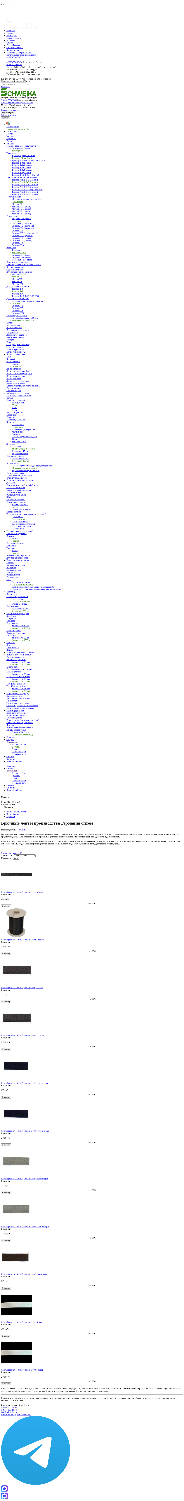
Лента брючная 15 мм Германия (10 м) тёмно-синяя (24, 1083)
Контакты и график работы (19, 52)
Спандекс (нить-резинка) (17, 344)
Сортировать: (7, 855)
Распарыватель (13, 575)
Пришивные (17, 427)
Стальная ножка (19, 604)
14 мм (14, 439)
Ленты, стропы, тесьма (16, 812)
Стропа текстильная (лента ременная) (23, 386)
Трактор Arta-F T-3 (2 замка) (25, 182)
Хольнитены (12, 463)
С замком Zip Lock (20, 732)
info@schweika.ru (25, 103)
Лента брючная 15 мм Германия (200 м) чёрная (22, 940)
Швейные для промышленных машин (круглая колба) (36, 589)
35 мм (14, 405)
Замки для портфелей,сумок (19, 475)
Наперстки (11, 567)
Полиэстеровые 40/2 (15, 349)
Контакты (5, 86)
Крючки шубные (14, 718)
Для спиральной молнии (17, 298)
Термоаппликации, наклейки (19, 722)
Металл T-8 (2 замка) (21, 214)
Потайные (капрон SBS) (23, 223)
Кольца (9, 398)
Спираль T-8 (17, 243)
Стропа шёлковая (14, 388)
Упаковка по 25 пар (21, 662)
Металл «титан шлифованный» (26, 199)
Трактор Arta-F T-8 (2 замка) (25, 194)
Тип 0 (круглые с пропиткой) (19, 669)
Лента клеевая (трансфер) (18, 371)
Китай (15, 507)
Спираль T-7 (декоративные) (25, 233)
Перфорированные (15, 543)
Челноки (10, 725)
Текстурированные (15, 347)
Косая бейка (12, 359)
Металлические (13, 197)
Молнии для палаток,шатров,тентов (23, 146)
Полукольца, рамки (15, 456)
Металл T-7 (17, 279)
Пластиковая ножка (21, 601)
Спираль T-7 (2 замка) (22, 240)
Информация (12, 771)
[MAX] (4, 1491)
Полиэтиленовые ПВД (22, 735)
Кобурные (16, 434)
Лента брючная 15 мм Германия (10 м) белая (21, 1322)
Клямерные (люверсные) (23, 429)
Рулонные (11, 247)
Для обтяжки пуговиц (22, 526)
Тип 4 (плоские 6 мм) (16, 684)
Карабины (11, 415)
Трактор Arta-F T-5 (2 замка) (25, 187)
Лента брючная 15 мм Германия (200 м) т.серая (22, 1035)
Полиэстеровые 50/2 (15, 352)
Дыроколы (11, 483)
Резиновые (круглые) (16, 659)
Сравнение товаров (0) (11, 853)
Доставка (10, 40)
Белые (15, 538)
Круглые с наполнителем (18, 676)
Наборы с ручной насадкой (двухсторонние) (32, 466)
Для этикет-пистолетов (22, 584)
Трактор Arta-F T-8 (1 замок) (25, 192)
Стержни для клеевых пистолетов (22, 705)
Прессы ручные (13, 512)
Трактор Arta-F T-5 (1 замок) (25, 184)
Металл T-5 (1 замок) (21, 206)
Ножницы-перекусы (21, 509)
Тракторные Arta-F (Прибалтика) (21, 177)
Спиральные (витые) (21, 148)
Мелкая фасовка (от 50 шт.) (24, 468)
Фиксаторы (11, 635)
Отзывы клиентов (14, 47)
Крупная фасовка (20, 453)
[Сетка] (5, 851)
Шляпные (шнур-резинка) (18, 555)
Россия (15, 364)
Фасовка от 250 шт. (20, 611)
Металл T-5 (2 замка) (21, 209)
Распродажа (11, 35)
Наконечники (12, 623)
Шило (9, 497)
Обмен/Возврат (13, 45)
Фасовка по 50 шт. (20, 609)
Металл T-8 (17, 281)
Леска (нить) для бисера (17, 335)
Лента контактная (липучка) (19, 373)
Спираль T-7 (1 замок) (22, 238)
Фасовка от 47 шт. (20, 451)
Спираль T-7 (17, 308)
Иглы (8, 579)
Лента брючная (13, 361)
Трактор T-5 (17, 291)
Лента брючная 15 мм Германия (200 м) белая (22, 1370)
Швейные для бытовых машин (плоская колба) (33, 587)
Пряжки (10, 417)
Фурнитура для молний (17, 262)
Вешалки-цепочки (14, 412)
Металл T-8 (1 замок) (21, 211)
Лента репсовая (13, 378)
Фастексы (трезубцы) (16, 633)
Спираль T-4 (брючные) (23, 228)
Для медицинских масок (17, 558)
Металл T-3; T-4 (19, 274)
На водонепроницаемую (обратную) (28, 301)
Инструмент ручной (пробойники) (22, 485)
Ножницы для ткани (15, 502)
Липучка (10, 645)
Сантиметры (12, 577)
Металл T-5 (17, 277)
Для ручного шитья (21, 582)
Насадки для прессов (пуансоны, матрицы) (26, 514)
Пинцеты (10, 572)
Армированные (13, 325)
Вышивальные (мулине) (17, 330)
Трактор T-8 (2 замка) (21, 172)
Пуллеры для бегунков (16, 315)
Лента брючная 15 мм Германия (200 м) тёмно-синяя (25, 1131)
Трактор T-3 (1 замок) (22, 163)
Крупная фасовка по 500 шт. (25, 318)
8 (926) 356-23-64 (14, 57)
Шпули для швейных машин (19, 727)
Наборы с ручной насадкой (24, 436)
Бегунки (10, 134)
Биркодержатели (14, 696)
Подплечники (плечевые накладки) (22, 720)
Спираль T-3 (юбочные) (23, 226)
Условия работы (13, 38)
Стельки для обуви (15, 657)
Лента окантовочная (15, 376)
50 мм (14, 410)
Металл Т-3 (17, 204)
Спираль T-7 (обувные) (22, 235)
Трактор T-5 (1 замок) (22, 165)
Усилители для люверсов (23, 449)
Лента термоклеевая (15, 383)
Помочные (11, 546)
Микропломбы (13, 701)
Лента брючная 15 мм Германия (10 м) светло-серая (24, 1179)
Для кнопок (17, 516)
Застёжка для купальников (18, 395)
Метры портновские (15, 565)
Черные (15, 541)
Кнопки (10, 422)
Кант (8, 357)
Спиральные (12, 216)
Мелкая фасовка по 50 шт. (24, 320)
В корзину (6, 906)
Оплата (9, 43)
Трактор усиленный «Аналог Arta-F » (29, 160)
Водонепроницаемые (21, 218)
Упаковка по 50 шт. (20, 625)
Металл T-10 (17, 284)
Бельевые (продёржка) (16, 533)
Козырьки (10, 621)
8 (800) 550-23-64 (14, 62)
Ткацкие (10, 548)
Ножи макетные (13, 492)
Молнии (10, 136)
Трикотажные (12, 647)
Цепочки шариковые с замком (20, 708)
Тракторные (17, 151)
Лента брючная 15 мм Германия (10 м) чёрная (22, 892)
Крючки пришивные (15, 715)
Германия (16, 366)
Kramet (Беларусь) (20, 504)
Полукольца (12, 618)
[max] (4, 1498)
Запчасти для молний (16, 420)
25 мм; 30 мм (18, 403)
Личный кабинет (14, 64)
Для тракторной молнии (17, 286)
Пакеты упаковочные (16, 730)
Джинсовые (17, 201)
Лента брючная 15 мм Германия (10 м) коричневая (24, 1274)
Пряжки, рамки (13, 630)
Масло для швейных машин (19, 490)
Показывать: (7, 858)
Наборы (10, 340)
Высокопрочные (14, 327)
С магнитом (12, 667)
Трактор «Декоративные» (23, 155)
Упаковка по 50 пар (21, 664)
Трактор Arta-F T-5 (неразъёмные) (27, 189)
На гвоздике (17, 599)
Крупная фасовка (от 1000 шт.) (26, 470)
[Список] (2, 851)
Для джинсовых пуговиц (23, 524)
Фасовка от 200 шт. (20, 461)
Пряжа (9, 342)
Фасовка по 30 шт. (20, 458)
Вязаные (10, 536)
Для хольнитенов (20, 521)
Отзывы (10, 785)
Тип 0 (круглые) (13, 672)
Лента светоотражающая (17, 381)
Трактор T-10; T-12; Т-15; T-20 (25, 175)
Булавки (10, 562)
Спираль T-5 (17, 231)
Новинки (10, 30)
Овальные (16, 446)
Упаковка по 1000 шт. (22, 628)
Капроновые (12, 332)
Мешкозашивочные (15, 337)
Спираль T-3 (17, 303)
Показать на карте (9, 110)
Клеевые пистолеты (15, 487)
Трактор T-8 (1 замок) (22, 170)
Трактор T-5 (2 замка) (21, 168)
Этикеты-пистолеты (15, 499)
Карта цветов (12, 50)
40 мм (14, 407)
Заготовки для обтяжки (17, 596)
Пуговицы (11, 138)
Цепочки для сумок (15, 473)
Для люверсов (18, 519)
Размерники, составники (17, 703)
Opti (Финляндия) (14, 269)
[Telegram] (35, 1484)
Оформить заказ (8, 115)
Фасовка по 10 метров (22, 260)
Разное (9, 141)
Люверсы (10, 444)
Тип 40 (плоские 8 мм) (16, 686)
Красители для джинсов (17, 713)
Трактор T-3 (17, 289)
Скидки (10, 33)
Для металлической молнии (19, 272)
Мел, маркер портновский (18, 698)
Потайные (16, 221)
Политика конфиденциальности (21, 55)
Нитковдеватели (14, 570)
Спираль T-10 (18, 245)
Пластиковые (18, 424)
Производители (19, 754)
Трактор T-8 (17, 294)
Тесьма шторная (13, 390)
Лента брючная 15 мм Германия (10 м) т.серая (22, 987)
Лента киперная (13, 369)
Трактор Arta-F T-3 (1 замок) (25, 180)
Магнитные (17, 432)
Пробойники (18, 529)
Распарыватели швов (16, 495)
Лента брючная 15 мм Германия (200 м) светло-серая (25, 1226)
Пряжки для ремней (15, 400)
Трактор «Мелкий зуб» (22, 158)
